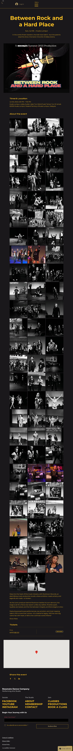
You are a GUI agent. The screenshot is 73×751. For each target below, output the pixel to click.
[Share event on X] (15, 678)
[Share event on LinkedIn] (19, 678)
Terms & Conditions (7, 737)
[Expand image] (18, 127)
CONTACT (31, 707)
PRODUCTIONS (57, 704)
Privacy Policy (6, 741)
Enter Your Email (10, 717)
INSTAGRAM (10, 707)
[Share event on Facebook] (10, 678)
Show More (14, 619)
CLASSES (53, 701)
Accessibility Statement (8, 748)
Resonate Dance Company (16, 689)
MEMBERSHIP (34, 704)
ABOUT (29, 701)
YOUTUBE (8, 704)
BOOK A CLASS (57, 707)
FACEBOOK (9, 701)
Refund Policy (6, 744)
